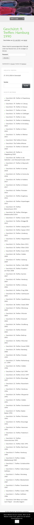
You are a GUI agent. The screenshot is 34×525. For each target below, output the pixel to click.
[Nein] (32, 519)
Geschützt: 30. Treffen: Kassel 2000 (17, 346)
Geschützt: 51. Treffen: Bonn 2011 (17, 244)
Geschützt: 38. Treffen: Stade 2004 (17, 304)
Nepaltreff (17, 7)
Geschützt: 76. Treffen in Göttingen (17, 113)
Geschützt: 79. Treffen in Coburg (16, 103)
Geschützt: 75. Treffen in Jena (16, 117)
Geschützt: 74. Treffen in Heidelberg (18, 120)
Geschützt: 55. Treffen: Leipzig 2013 (17, 226)
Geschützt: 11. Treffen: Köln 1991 (17, 444)
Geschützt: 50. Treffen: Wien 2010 (17, 247)
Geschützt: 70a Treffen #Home (16, 143)
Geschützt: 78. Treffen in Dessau (16, 107)
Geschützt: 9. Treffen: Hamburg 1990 (16, 32)
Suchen (6, 82)
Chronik (13, 63)
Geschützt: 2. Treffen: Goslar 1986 (17, 491)
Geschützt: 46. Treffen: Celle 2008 (17, 265)
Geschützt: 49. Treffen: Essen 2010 (17, 251)
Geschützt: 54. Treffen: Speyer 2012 (18, 230)
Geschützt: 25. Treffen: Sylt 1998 (17, 371)
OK (17, 521)
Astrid (25, 40)
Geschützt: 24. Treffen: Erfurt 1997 (17, 375)
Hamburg (24, 63)
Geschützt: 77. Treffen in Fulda (16, 110)
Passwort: (5, 54)
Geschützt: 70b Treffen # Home (16, 140)
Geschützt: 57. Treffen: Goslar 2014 (17, 218)
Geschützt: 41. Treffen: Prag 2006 (17, 290)
